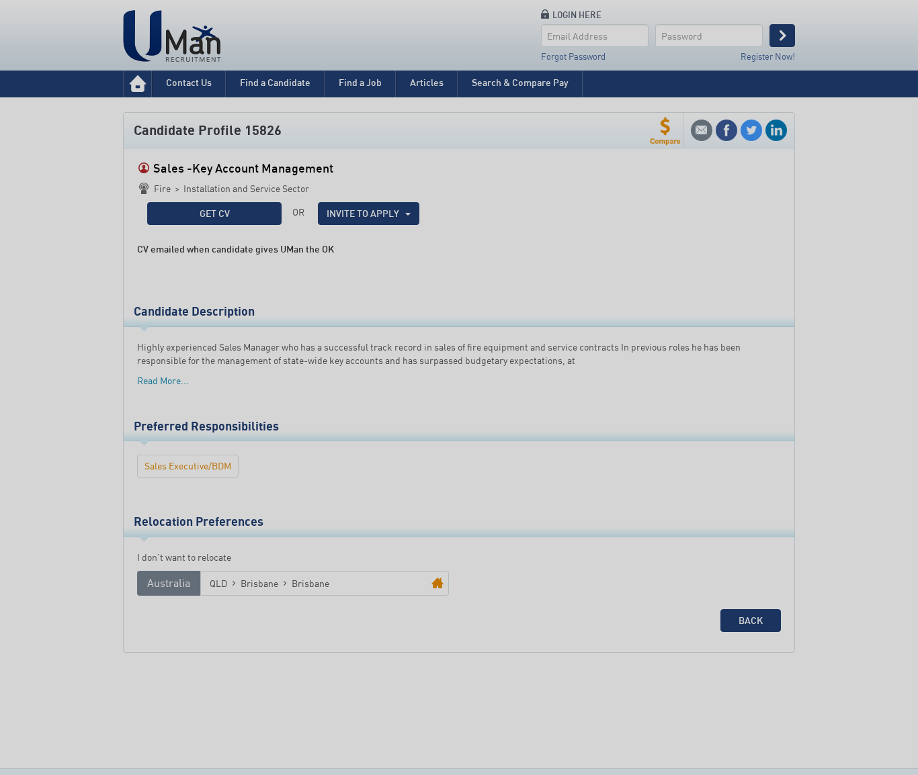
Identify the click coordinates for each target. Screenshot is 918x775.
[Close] (571, 183)
